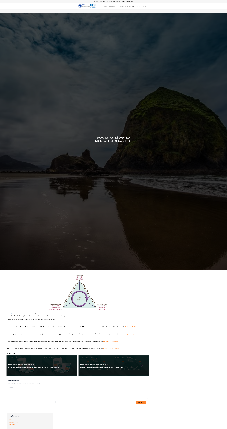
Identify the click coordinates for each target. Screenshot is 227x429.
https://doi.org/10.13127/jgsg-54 (111, 348)
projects (139, 6)
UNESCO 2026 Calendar (127, 1)
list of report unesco (13, 422)
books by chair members (14, 421)
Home (105, 6)
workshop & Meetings (119, 11)
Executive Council (106, 11)
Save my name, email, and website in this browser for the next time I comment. (120, 401)
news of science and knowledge (127, 6)
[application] (119, 1)
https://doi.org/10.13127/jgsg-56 (110, 341)
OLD (9, 427)
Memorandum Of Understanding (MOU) (109, 1)
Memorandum (12, 424)
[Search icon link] (148, 6)
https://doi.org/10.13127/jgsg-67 (129, 334)
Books (144, 6)
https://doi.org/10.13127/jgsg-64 (132, 327)
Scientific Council (96, 11)
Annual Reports (130, 11)
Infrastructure (112, 6)
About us (96, 1)
